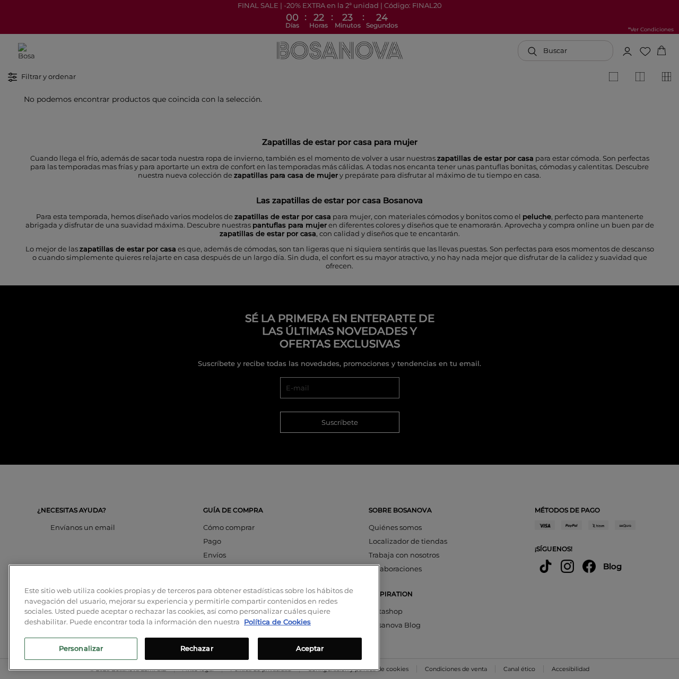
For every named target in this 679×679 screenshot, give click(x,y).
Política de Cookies (277, 621)
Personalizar (81, 648)
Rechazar (196, 648)
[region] (194, 617)
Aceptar (310, 648)
